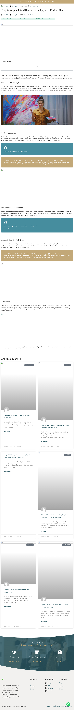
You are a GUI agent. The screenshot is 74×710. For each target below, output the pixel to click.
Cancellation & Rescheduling (64, 706)
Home (31, 683)
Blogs (61, 683)
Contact (61, 686)
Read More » (7, 431)
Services (32, 689)
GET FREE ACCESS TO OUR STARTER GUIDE (37, 1)
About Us (33, 686)
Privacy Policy (51, 706)
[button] (70, 61)
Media (61, 689)
